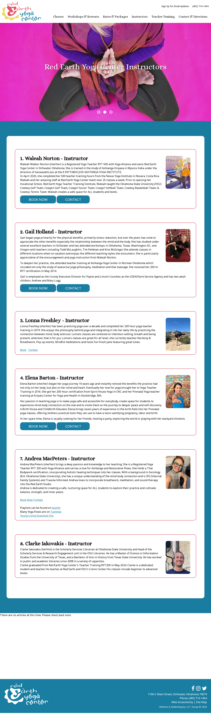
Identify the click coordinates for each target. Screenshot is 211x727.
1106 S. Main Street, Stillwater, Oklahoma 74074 (177, 694)
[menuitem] (175, 6)
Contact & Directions (193, 16)
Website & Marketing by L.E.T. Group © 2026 (183, 706)
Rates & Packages (115, 16)
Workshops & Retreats (83, 16)
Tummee (55, 512)
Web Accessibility (182, 702)
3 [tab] (110, 112)
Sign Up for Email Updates (175, 6)
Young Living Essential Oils (37, 516)
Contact (73, 199)
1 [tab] (98, 112)
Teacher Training (163, 16)
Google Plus (204, 688)
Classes (58, 16)
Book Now (38, 199)
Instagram (198, 688)
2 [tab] (104, 112)
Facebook (193, 688)
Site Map (201, 702)
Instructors (140, 16)
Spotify (56, 508)
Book (23, 350)
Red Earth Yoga (21, 11)
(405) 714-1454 (200, 6)
